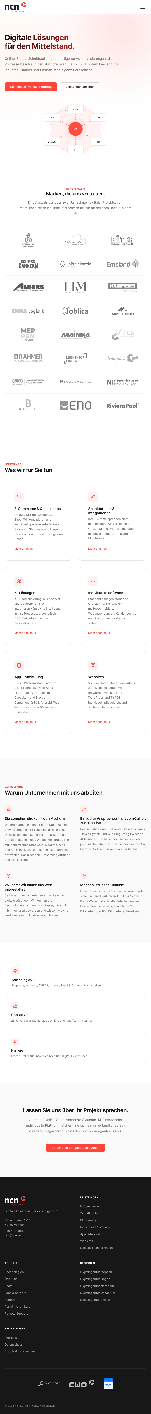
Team (8, 1286)
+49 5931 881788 (16, 1230)
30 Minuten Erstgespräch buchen (75, 1148)
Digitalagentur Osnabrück (98, 1293)
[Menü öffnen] (142, 7)
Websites (86, 1241)
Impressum (12, 1337)
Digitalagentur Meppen (96, 1272)
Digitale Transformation (96, 1248)
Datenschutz (13, 1344)
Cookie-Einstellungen (20, 1351)
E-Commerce (89, 1206)
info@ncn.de (13, 1235)
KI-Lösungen (89, 1220)
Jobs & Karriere (15, 1293)
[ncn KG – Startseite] (15, 7)
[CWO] (81, 1383)
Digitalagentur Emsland (96, 1300)
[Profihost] (49, 1383)
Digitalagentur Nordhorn (97, 1286)
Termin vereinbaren (18, 1306)
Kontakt (10, 1300)
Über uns (11, 1279)
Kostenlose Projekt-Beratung (31, 87)
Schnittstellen (89, 1213)
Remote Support (16, 1313)
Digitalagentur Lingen (95, 1279)
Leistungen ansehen (80, 87)
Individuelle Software (95, 1227)
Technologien (14, 1272)
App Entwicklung (91, 1234)
